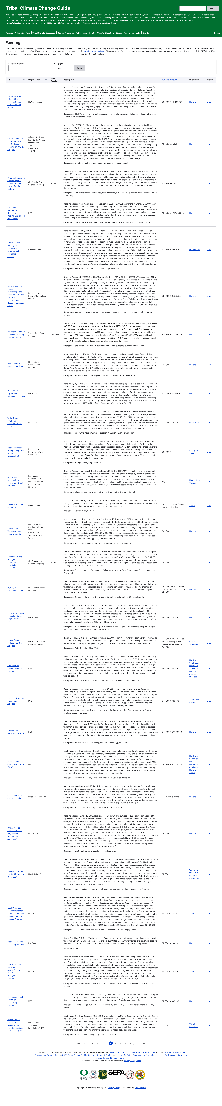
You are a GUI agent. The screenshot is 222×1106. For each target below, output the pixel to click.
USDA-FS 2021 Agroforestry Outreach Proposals (16, 393)
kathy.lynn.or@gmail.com (94, 51)
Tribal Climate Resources (43, 33)
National (193, 102)
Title (9, 80)
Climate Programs (65, 33)
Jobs (138, 33)
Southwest (194, 663)
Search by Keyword (16, 64)
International (194, 250)
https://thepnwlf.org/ (123, 20)
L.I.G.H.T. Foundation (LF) (131, 15)
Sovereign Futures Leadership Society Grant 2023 (15, 874)
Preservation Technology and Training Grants (14, 531)
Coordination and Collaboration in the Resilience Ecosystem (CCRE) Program (15, 144)
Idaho (199, 873)
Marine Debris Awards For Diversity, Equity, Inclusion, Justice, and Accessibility (15, 1025)
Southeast (193, 668)
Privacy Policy (114, 1087)
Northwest (194, 660)
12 (130, 1043)
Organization (34, 80)
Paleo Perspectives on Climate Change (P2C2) (15, 764)
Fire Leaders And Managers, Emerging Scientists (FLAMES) (14, 562)
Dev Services (140, 1087)
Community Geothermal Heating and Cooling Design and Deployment (16, 213)
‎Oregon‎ (192, 589)
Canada (192, 483)
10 (120, 1043)
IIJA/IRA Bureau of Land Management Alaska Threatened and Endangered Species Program (15, 913)
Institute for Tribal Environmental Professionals (136, 1055)
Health (92, 33)
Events (146, 33)
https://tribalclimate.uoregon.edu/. (21, 23)
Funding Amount (174, 80)
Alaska (192, 506)
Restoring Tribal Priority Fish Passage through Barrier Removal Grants (14, 102)
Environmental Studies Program (141, 1052)
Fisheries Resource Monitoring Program (15, 701)
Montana (193, 875)
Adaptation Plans (22, 33)
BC (197, 878)
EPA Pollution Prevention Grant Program (14, 668)
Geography (58, 64)
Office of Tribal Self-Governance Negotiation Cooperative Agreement (14, 833)
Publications (81, 33)
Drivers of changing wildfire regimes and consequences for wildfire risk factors (16, 183)
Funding (9, 33)
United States (195, 480)
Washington (194, 870)
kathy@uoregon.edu (132, 1060)
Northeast (193, 666)
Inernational (194, 422)
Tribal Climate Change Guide (38, 8)
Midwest (193, 677)
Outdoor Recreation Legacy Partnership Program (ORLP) (16, 334)
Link (209, 102)
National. (193, 144)
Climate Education (105, 33)
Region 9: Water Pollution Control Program (14, 643)
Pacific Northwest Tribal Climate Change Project (69, 15)
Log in (217, 33)
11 (125, 1043)
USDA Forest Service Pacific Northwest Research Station (87, 1055)
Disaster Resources (125, 33)
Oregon (192, 873)
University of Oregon (118, 1052)
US (190, 1024)
